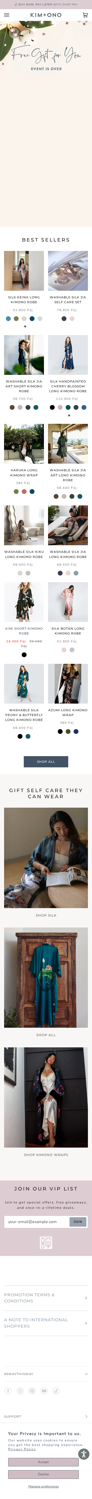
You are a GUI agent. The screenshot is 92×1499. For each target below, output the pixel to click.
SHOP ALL (46, 762)
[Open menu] (11, 15)
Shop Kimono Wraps (46, 1155)
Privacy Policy (22, 1449)
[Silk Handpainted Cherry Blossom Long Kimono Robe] (68, 355)
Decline (43, 1474)
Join (78, 1222)
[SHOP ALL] (46, 978)
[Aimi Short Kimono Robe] (24, 602)
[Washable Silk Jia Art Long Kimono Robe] (68, 444)
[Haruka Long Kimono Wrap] (24, 444)
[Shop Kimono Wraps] (46, 1097)
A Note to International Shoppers (36, 1323)
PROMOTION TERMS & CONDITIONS (29, 1298)
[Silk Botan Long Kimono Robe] (68, 602)
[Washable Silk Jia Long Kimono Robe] (68, 525)
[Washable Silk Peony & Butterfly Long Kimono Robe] (24, 684)
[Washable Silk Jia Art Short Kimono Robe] (24, 355)
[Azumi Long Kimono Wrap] (68, 684)
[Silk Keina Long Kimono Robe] (24, 271)
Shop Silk (46, 915)
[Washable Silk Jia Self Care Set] (68, 271)
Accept (43, 1462)
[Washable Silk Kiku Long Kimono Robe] (24, 525)
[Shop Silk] (46, 858)
